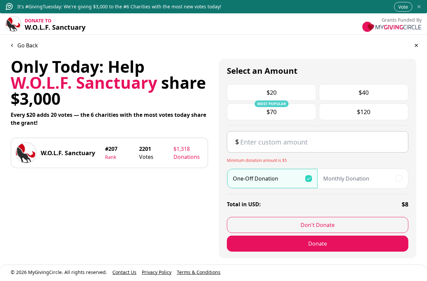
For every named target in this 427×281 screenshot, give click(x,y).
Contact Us (124, 272)
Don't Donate (318, 225)
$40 (364, 92)
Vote (403, 7)
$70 (271, 109)
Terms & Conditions (199, 272)
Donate (317, 243)
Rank (110, 157)
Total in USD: (244, 204)
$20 (272, 92)
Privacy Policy (156, 272)
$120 (363, 112)
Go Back (27, 45)
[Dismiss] (419, 6)
